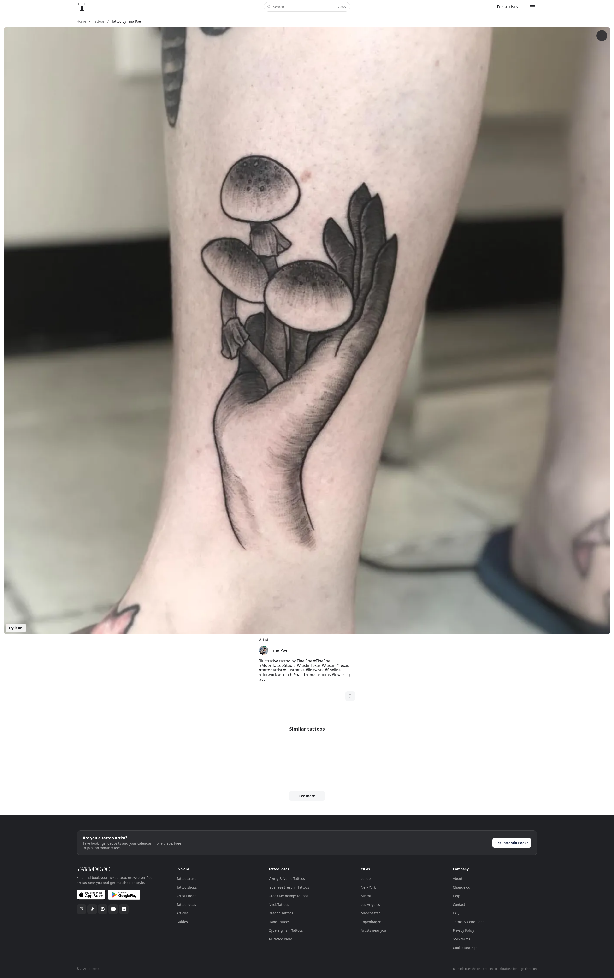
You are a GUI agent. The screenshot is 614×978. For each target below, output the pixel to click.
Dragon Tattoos (281, 913)
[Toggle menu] (532, 6)
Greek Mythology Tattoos (288, 896)
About (457, 878)
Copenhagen (371, 921)
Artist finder (186, 896)
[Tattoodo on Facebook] (124, 909)
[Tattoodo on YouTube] (113, 909)
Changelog (461, 887)
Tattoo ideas (186, 904)
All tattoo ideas (281, 939)
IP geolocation (527, 969)
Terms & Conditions (468, 921)
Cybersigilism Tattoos (286, 930)
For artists (507, 6)
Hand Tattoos (279, 921)
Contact (459, 904)
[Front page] (82, 6)
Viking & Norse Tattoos (287, 878)
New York (368, 887)
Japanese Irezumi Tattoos (289, 887)
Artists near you (373, 930)
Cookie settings (465, 947)
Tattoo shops (187, 887)
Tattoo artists (187, 878)
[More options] (601, 35)
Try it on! (16, 628)
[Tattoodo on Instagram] (81, 909)
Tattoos (341, 7)
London (367, 878)
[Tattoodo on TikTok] (92, 909)
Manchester (370, 913)
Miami (366, 896)
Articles (183, 913)
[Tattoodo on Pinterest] (102, 909)
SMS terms (461, 939)
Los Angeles (370, 904)
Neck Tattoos (279, 904)
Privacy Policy (463, 930)
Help (456, 896)
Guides (182, 921)
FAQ (456, 913)
